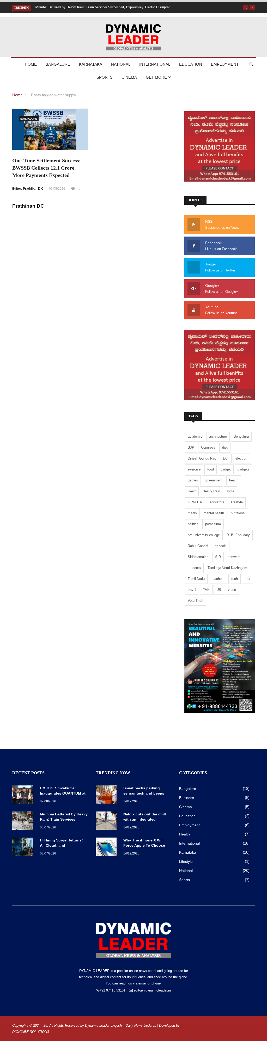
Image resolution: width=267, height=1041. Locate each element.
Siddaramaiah (198, 557)
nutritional (238, 513)
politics (193, 524)
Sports (104, 77)
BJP (191, 447)
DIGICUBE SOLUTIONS (30, 1032)
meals (192, 513)
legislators (216, 502)
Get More (156, 77)
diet (225, 447)
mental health (214, 513)
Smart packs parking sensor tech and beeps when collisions (143, 793)
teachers (217, 579)
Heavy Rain (211, 491)
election (241, 458)
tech (234, 579)
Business (186, 798)
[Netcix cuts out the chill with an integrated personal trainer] (107, 821)
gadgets (244, 469)
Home (31, 64)
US (218, 590)
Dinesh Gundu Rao (202, 458)
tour (247, 579)
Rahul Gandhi (198, 546)
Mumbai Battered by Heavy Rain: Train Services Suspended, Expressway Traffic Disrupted (102, 7)
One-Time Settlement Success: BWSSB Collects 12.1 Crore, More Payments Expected (46, 168)
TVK (206, 590)
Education (190, 64)
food (210, 469)
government (213, 480)
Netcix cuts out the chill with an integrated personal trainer (144, 819)
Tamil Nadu (196, 579)
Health (184, 834)
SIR (218, 557)
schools (221, 546)
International (154, 64)
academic (195, 436)
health (233, 480)
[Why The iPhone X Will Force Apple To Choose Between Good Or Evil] (107, 848)
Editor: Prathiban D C (28, 188)
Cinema (129, 77)
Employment (225, 64)
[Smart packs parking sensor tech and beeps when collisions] (107, 795)
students (194, 568)
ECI (226, 458)
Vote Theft (195, 601)
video (232, 590)
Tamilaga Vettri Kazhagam (227, 568)
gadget (226, 469)
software (234, 557)
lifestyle (237, 502)
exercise (194, 469)
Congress (208, 447)
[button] (245, 7)
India (230, 491)
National (120, 64)
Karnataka (90, 64)
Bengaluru (241, 436)
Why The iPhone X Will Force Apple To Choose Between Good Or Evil (144, 845)
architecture (218, 436)
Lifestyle (186, 861)
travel (192, 590)
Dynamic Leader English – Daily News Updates (120, 1025)
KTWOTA (195, 502)
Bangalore (58, 64)
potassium (213, 524)
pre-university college (204, 535)
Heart (192, 491)
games (193, 480)
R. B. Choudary (238, 535)
